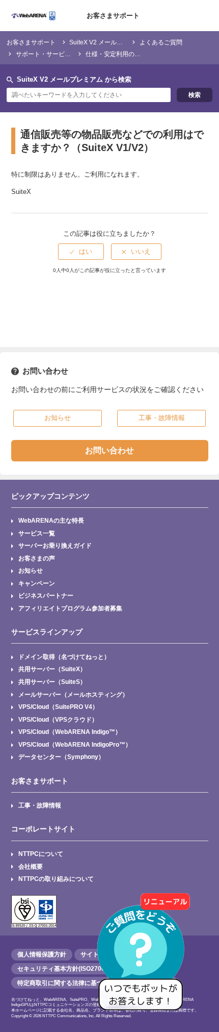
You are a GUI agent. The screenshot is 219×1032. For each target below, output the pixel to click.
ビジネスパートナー (45, 595)
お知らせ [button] (57, 418)
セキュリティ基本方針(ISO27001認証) (70, 968)
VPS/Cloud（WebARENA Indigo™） (69, 731)
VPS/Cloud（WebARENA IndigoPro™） (74, 744)
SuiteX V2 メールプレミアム (108, 42)
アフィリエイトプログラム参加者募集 (70, 608)
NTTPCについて (40, 853)
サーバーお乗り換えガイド (55, 545)
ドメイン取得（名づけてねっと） (64, 656)
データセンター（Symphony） (61, 756)
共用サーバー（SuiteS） (52, 681)
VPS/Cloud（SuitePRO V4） (58, 706)
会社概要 (30, 866)
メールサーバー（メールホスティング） (73, 694)
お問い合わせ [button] (109, 450)
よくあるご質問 (161, 42)
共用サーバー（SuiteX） (52, 669)
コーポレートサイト (43, 829)
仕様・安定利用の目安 (116, 54)
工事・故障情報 (39, 805)
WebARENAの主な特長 (51, 520)
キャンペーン (36, 583)
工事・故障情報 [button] (162, 418)
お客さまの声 (36, 558)
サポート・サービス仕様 (49, 54)
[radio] (81, 251)
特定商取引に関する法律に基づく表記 (69, 983)
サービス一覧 (36, 533)
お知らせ (30, 570)
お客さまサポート (113, 15)
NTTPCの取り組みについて (56, 878)
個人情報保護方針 (41, 954)
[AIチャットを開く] (144, 957)
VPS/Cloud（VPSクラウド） (58, 719)
